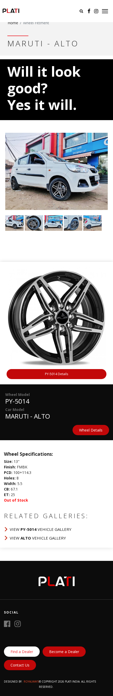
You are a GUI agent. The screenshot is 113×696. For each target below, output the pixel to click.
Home (13, 22)
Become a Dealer (64, 651)
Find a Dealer (22, 651)
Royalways (31, 681)
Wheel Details (90, 430)
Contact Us (20, 665)
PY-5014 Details (56, 374)
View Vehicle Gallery (40, 529)
